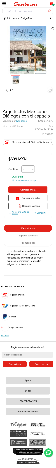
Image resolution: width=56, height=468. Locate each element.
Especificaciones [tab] (28, 235)
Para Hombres (41, 364)
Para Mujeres (15, 364)
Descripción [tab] (28, 228)
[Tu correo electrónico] (28, 356)
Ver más (5, 336)
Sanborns (21, 120)
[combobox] (28, 11)
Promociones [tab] (28, 242)
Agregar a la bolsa (31, 198)
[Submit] (50, 11)
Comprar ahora (27, 189)
